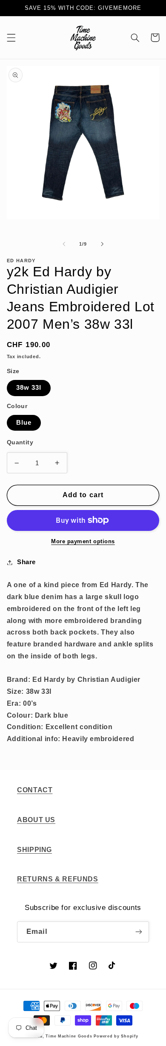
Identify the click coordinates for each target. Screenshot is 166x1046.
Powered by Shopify (116, 1036)
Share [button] (26, 562)
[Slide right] (102, 244)
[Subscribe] (139, 931)
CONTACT (34, 790)
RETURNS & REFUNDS (57, 879)
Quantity (20, 442)
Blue (23, 422)
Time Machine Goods (69, 1036)
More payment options (83, 542)
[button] (11, 37)
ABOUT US (36, 819)
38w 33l (28, 387)
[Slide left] (63, 244)
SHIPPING (34, 849)
